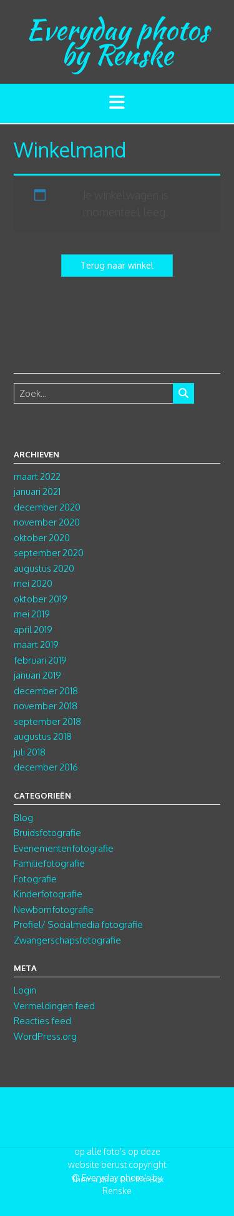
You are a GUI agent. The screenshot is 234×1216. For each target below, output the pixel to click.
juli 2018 (30, 752)
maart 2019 (36, 644)
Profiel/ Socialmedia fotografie (78, 924)
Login (25, 990)
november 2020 (47, 522)
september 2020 (49, 553)
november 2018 (45, 706)
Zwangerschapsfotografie (67, 940)
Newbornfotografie (54, 909)
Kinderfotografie (48, 894)
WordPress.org (45, 1036)
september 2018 (47, 721)
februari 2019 (40, 660)
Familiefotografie (49, 863)
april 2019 (33, 629)
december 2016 (46, 767)
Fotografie (35, 879)
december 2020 (47, 507)
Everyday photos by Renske (117, 42)
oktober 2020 (42, 538)
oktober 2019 (40, 599)
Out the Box (141, 1179)
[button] (117, 103)
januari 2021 (37, 491)
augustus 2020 (44, 568)
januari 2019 (37, 675)
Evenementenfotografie (64, 848)
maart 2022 (37, 476)
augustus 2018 (43, 736)
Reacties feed (42, 1021)
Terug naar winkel (117, 265)
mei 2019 (32, 614)
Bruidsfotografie (47, 833)
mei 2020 (33, 583)
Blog (23, 818)
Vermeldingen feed (54, 1006)
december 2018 (46, 691)
